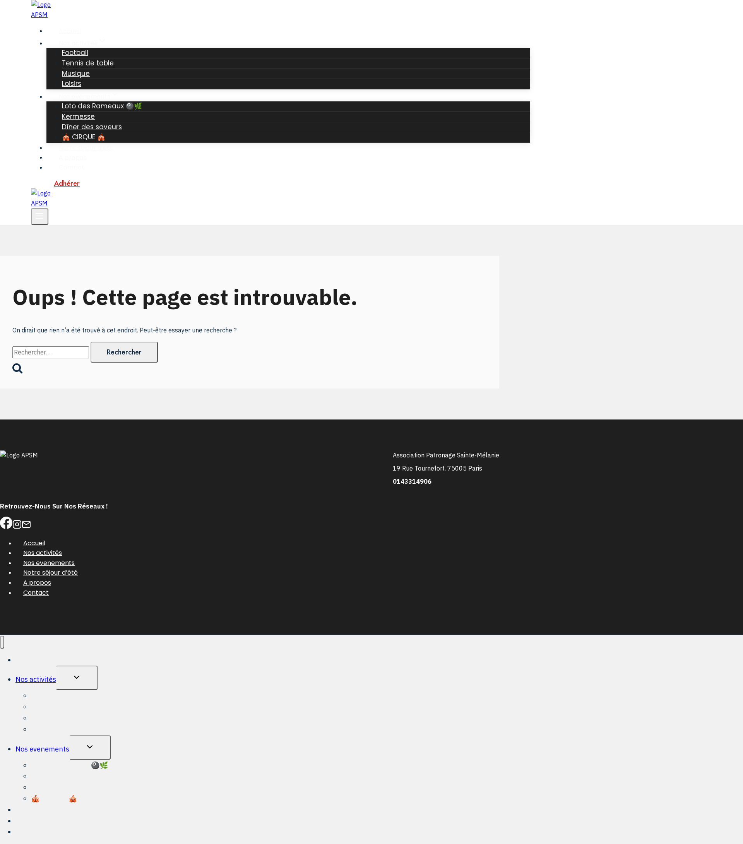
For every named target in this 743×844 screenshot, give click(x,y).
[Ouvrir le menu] (39, 216)
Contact (71, 167)
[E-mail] (26, 527)
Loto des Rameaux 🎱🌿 (102, 106)
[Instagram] (17, 527)
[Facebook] (6, 527)
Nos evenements (49, 562)
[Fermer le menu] (2, 642)
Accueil (70, 30)
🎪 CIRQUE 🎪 (83, 137)
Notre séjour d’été (86, 147)
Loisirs (71, 83)
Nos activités (42, 552)
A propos (73, 157)
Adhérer (67, 183)
